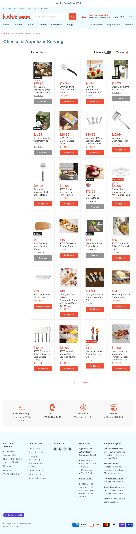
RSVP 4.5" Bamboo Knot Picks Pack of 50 (94, 90)
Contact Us (97, 24)
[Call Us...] (52, 413)
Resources (56, 24)
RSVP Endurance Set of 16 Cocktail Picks (120, 246)
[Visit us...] (114, 413)
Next (85, 382)
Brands (19, 24)
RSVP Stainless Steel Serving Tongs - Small (67, 192)
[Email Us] (83, 413)
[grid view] (127, 52)
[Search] (72, 16)
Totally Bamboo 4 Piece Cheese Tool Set (94, 297)
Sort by (34, 52)
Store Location (111, 502)
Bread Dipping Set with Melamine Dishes (42, 141)
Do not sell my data (37, 478)
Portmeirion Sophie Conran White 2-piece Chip (121, 192)
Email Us (22, 9)
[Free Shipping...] (22, 413)
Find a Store (34, 449)
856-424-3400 (9, 9)
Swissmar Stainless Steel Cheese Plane (40, 192)
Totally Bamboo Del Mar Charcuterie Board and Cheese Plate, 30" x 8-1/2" (69, 300)
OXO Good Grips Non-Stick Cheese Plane (68, 90)
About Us (32, 9)
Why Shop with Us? (12, 474)
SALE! (31, 24)
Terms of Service (36, 470)
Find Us (43, 24)
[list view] (131, 52)
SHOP (6, 24)
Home (6, 33)
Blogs (70, 24)
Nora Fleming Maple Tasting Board (40, 246)
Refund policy (34, 474)
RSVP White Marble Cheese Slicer (67, 141)
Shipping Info (114, 24)
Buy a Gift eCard (36, 452)
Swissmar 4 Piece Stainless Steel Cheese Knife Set (94, 141)
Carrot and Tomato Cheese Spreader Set (95, 354)
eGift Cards (43, 9)
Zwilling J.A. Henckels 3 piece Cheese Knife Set (41, 90)
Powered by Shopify (11, 526)
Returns (129, 24)
